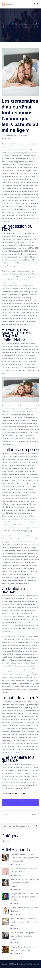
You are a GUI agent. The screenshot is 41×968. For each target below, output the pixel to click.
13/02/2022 (16, 953)
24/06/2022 (16, 875)
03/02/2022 (16, 903)
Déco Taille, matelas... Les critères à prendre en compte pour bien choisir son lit (24, 922)
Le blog (6, 841)
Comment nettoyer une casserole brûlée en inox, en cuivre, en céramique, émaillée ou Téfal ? (25, 858)
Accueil (4, 24)
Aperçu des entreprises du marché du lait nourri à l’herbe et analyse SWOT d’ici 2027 (24, 897)
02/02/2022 (16, 928)
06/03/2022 (16, 942)
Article (11, 24)
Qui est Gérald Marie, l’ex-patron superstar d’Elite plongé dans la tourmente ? (22, 936)
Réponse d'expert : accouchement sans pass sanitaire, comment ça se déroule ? (25, 883)
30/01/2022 (16, 889)
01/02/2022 (16, 864)
